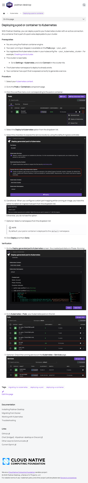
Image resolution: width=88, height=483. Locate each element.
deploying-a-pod (36, 387)
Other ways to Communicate (14, 441)
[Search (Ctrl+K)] (84, 5)
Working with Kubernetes (12, 416)
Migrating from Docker (11, 413)
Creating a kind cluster (23, 54)
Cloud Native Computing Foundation (21, 472)
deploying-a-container (55, 387)
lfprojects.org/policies (68, 478)
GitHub (5, 433)
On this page (8, 19)
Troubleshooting (9, 420)
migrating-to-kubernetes (18, 387)
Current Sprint (8, 444)
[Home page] (4, 13)
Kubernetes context (24, 81)
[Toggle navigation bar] (3, 5)
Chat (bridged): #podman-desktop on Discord (21, 437)
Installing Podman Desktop (13, 409)
